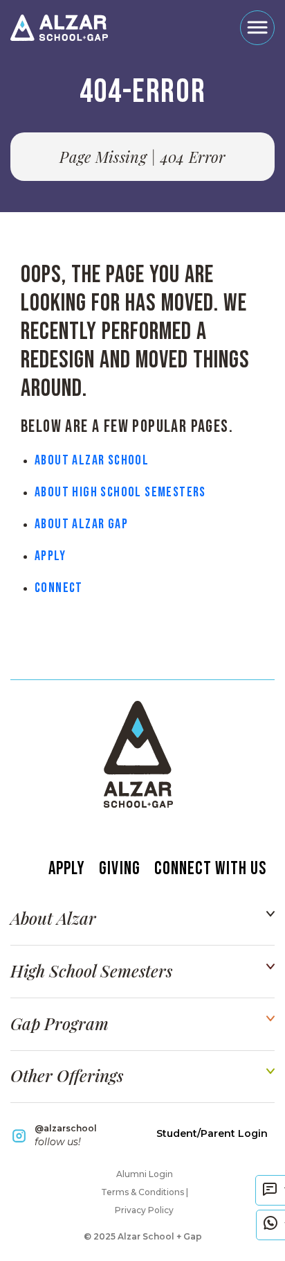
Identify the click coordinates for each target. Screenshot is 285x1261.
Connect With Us (210, 869)
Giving (119, 869)
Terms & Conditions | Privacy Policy (144, 1201)
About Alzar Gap (81, 524)
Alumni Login (144, 1174)
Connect (59, 588)
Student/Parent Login (212, 1133)
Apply (50, 556)
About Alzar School (92, 460)
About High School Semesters (120, 492)
